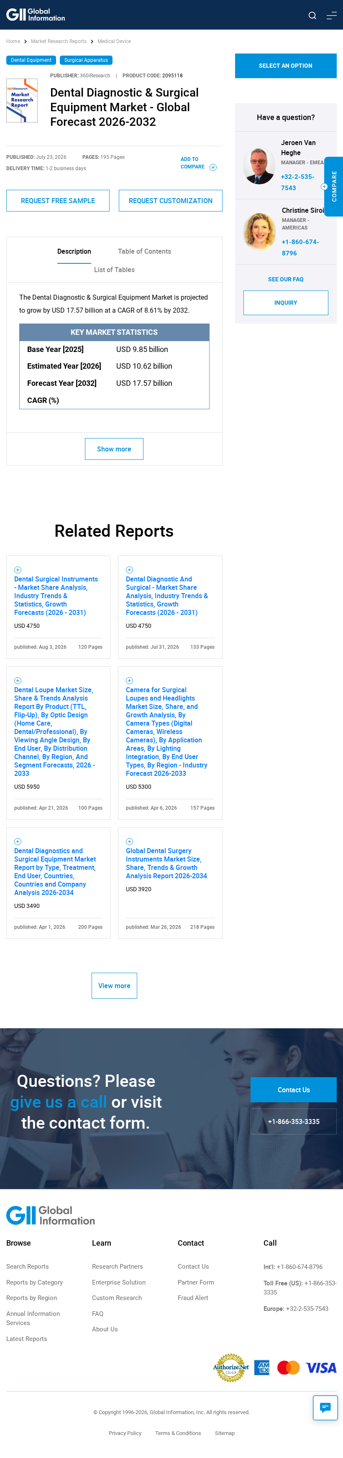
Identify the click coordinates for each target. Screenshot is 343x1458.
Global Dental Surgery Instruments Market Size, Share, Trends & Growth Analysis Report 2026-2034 (166, 863)
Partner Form (196, 1282)
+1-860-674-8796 (300, 1267)
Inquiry (285, 302)
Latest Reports (26, 1339)
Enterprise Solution (119, 1282)
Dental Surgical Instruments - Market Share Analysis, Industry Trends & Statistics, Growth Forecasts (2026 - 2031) (56, 595)
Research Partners (117, 1266)
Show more (114, 449)
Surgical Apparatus (86, 60)
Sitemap (225, 1433)
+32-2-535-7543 (307, 1309)
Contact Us (294, 1089)
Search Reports (27, 1266)
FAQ (97, 1314)
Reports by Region (31, 1298)
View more (114, 985)
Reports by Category (34, 1282)
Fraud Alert (193, 1298)
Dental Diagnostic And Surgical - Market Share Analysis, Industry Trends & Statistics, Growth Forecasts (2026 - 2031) (167, 595)
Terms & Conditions (178, 1433)
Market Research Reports (59, 41)
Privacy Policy (125, 1433)
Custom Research (117, 1298)
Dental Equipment (31, 60)
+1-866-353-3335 (294, 1121)
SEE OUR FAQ (286, 279)
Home (13, 41)
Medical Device (114, 41)
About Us (105, 1329)
